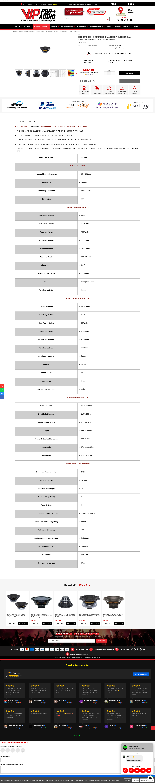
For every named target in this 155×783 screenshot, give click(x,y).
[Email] (148, 770)
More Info (12, 623)
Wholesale (56, 4)
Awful (2, 750)
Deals (136, 26)
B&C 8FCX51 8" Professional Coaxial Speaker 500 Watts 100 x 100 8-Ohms (89, 614)
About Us (36, 4)
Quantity (109, 70)
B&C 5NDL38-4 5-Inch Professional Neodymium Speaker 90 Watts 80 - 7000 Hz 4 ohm (65, 615)
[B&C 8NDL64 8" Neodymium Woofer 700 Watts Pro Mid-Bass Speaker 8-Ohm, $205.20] (113, 602)
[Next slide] (76, 73)
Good (18, 750)
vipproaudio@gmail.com (79, 654)
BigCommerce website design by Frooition (91, 657)
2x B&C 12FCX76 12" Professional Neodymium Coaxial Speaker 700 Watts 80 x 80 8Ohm (16, 615)
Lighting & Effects (67, 26)
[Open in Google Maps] (137, 770)
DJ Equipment (81, 26)
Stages (117, 26)
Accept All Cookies (147, 780)
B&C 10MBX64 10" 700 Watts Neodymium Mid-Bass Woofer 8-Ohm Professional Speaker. (41, 615)
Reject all (136, 780)
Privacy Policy (115, 780)
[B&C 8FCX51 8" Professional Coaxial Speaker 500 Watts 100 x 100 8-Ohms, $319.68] (89, 602)
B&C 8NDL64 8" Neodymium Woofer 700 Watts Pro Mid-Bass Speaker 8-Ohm (113, 615)
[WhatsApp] (125, 770)
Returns (49, 4)
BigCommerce (79, 657)
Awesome (23, 750)
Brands (17, 26)
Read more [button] (9, 694)
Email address (5, 756)
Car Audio (27, 26)
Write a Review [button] (82, 42)
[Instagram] (131, 770)
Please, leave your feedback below (11, 764)
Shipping (43, 4)
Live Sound (54, 26)
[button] (88, 73)
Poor (7, 750)
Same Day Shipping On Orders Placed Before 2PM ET (82, 4)
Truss (109, 26)
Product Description (26, 121)
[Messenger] (143, 770)
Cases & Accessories (96, 26)
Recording (126, 26)
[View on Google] (5, 701)
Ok (12, 750)
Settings (127, 780)
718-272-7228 (124, 649)
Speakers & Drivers (40, 26)
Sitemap (68, 657)
